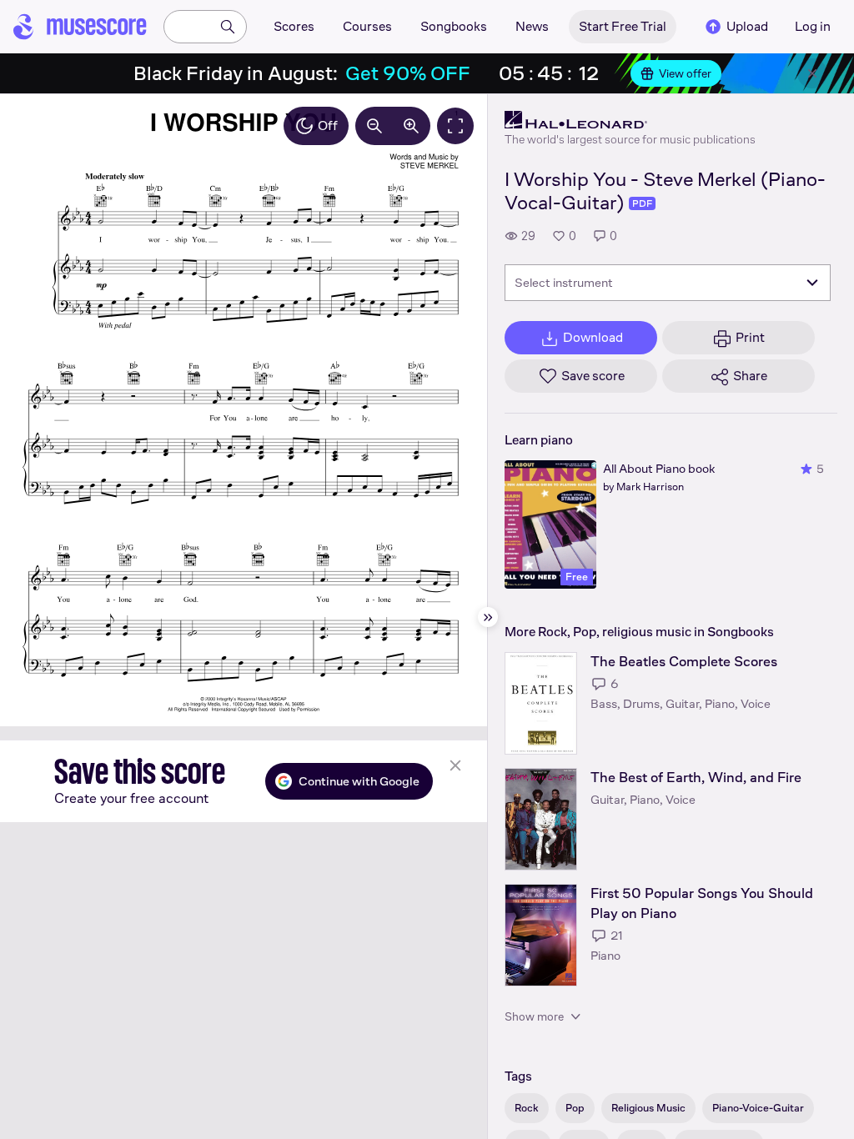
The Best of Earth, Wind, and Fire (695, 777)
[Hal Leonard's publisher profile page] (630, 120)
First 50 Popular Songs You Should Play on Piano (701, 903)
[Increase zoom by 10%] (411, 126)
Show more (534, 1016)
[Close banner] (812, 73)
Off (328, 125)
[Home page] (80, 26)
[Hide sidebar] (488, 617)
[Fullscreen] (455, 126)
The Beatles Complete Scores (683, 662)
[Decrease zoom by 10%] (374, 126)
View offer (685, 73)
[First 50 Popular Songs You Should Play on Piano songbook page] (541, 935)
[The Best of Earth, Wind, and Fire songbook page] (541, 819)
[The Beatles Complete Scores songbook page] (541, 703)
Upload (747, 26)
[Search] (227, 27)
